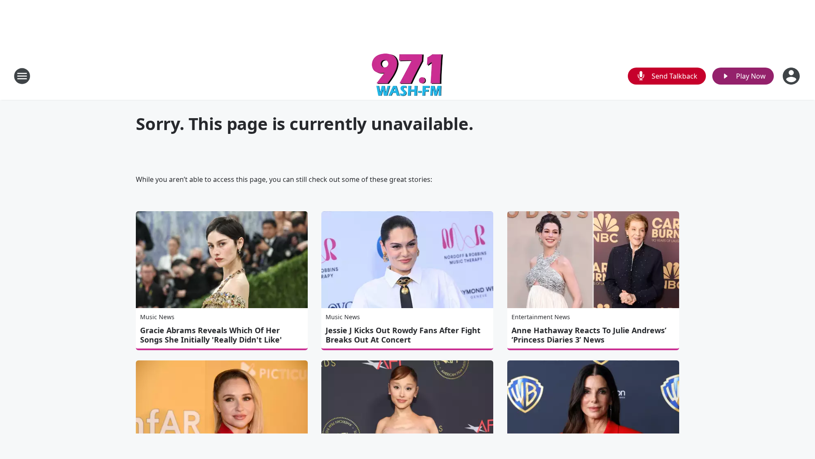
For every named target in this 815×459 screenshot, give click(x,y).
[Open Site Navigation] (22, 76)
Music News (157, 317)
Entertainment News (540, 317)
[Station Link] (407, 76)
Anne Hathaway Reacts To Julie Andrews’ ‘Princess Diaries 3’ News (588, 335)
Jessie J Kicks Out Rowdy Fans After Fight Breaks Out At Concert (403, 335)
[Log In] (792, 76)
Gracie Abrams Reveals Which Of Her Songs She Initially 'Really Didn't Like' (211, 335)
